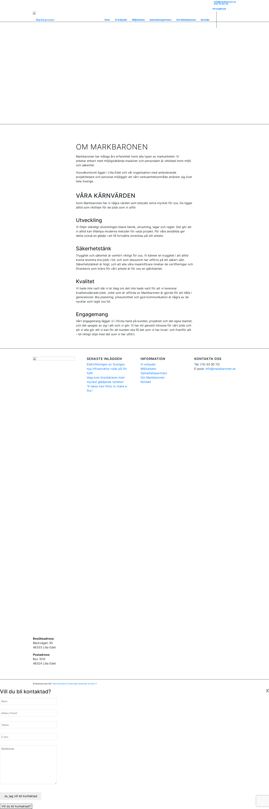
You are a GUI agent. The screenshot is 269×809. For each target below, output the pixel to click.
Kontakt (146, 382)
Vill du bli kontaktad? (16, 806)
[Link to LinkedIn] (233, 19)
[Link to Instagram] (228, 19)
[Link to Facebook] (222, 19)
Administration (60, 683)
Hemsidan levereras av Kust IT (82, 683)
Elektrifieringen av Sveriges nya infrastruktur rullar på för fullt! (107, 368)
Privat (223, 8)
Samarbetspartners (154, 373)
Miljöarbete (148, 369)
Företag (216, 8)
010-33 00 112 (221, 4)
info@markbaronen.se (225, 2)
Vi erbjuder (148, 364)
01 (201, 364)
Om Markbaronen (153, 377)
